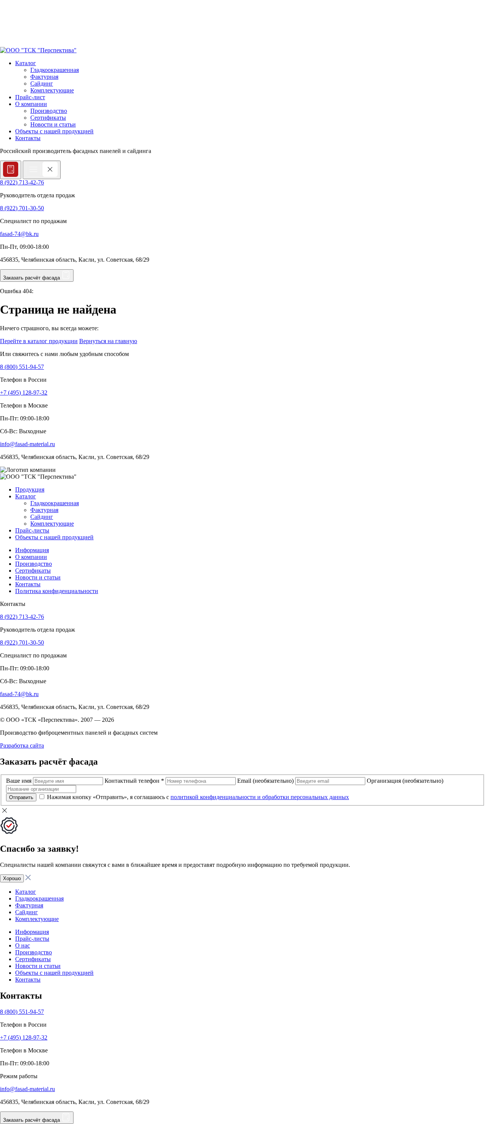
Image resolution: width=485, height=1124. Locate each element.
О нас (22, 945)
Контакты (28, 138)
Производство (48, 111)
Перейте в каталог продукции (39, 341)
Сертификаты (48, 117)
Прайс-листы (32, 530)
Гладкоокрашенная (54, 70)
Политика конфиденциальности (56, 591)
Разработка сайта (22, 745)
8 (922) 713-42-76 (22, 182)
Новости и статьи (53, 124)
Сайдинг (41, 83)
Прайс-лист (30, 97)
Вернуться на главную (108, 341)
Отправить (21, 797)
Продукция (29, 489)
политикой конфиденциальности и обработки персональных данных (260, 797)
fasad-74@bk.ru (19, 234)
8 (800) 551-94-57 (22, 367)
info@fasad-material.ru (27, 444)
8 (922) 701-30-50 (22, 208)
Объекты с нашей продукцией (54, 131)
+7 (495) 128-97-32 (23, 392)
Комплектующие (52, 90)
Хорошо (12, 878)
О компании (31, 104)
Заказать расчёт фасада (32, 278)
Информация (32, 550)
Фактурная (44, 76)
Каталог (25, 63)
